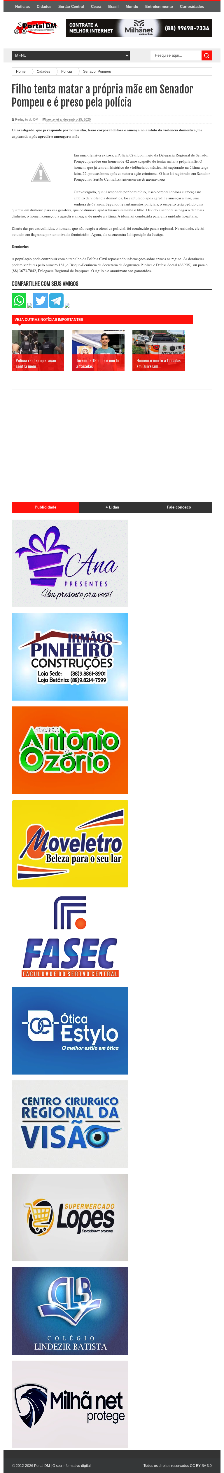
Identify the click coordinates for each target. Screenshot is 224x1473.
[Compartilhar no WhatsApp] (19, 306)
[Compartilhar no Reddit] (67, 306)
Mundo (132, 6)
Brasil (113, 6)
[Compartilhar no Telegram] (56, 306)
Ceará (96, 6)
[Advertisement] (112, 442)
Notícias (22, 6)
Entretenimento (159, 6)
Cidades (44, 6)
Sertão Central (71, 6)
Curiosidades (192, 6)
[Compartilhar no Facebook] (29, 306)
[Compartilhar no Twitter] (40, 306)
